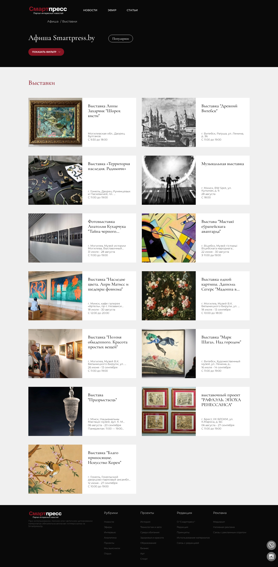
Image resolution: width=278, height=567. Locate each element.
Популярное (120, 38)
